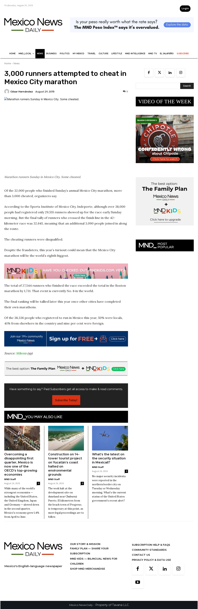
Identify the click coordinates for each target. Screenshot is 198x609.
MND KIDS (77, 558)
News (17, 63)
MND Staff (10, 479)
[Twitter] (159, 72)
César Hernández (21, 91)
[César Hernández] (7, 91)
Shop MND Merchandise (87, 568)
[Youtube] (137, 582)
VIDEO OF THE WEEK (164, 101)
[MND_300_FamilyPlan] (165, 228)
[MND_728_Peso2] (132, 35)
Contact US (141, 554)
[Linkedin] (170, 72)
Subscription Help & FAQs (151, 544)
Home (7, 63)
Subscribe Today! (66, 400)
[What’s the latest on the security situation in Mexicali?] (110, 438)
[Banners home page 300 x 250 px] (165, 166)
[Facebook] (148, 72)
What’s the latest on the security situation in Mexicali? (109, 458)
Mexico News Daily (81, 604)
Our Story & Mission (85, 543)
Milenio (21, 353)
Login (185, 8)
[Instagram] (180, 72)
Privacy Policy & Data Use (151, 559)
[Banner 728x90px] (66, 271)
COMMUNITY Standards (149, 549)
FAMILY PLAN (79, 548)
